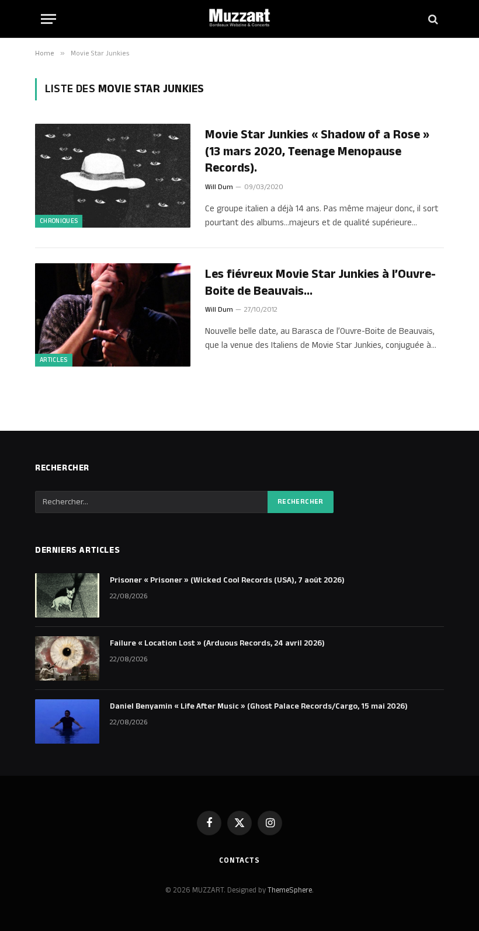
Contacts (239, 860)
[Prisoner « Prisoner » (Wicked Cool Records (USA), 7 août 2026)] (67, 595)
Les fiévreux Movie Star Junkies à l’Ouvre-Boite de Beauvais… (320, 282)
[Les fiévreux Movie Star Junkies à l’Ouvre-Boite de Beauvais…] (112, 315)
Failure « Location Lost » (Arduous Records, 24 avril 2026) (217, 643)
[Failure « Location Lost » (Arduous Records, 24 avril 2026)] (67, 658)
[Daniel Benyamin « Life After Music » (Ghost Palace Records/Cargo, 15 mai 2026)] (67, 721)
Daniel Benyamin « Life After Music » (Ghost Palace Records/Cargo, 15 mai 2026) (259, 706)
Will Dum (219, 187)
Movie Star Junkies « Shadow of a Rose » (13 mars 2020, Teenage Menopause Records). (317, 152)
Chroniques (59, 221)
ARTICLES (54, 360)
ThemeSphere (290, 890)
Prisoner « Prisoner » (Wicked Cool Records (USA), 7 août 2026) (227, 580)
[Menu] (48, 19)
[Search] (432, 19)
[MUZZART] (239, 19)
